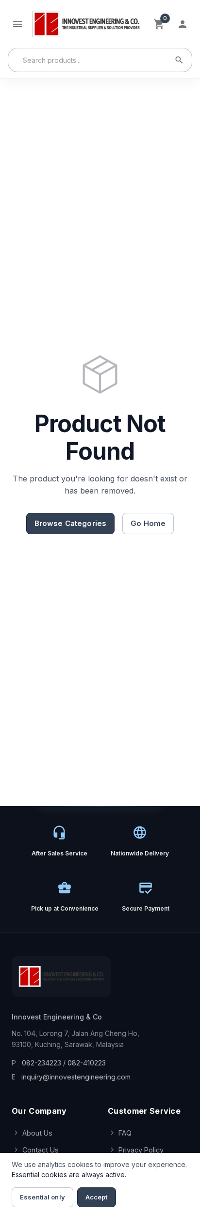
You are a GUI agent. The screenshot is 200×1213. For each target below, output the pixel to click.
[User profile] (182, 24)
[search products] (179, 60)
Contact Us (40, 1150)
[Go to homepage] (85, 24)
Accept (96, 1197)
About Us (37, 1133)
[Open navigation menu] (17, 24)
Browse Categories (70, 523)
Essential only (42, 1197)
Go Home (148, 523)
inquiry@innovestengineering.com (76, 1077)
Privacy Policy (141, 1150)
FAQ (125, 1133)
